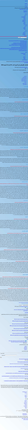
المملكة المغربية (24, 77)
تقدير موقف (24, 20)
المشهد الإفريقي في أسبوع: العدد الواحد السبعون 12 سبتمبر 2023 (19, 325)
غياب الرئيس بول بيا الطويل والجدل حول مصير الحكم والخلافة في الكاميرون (18, 49)
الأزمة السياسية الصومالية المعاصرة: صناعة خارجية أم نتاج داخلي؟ (19, 47)
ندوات (24, 29)
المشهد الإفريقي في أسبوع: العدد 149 (23, 361)
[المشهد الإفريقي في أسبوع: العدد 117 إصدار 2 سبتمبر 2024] (21, 328)
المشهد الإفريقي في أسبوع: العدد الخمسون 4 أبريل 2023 (20, 321)
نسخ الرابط (20, 305)
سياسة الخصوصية (24, 413)
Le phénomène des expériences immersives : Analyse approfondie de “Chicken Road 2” (16, 380)
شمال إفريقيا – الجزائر (24, 78)
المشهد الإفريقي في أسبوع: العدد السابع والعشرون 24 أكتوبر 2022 (19, 341)
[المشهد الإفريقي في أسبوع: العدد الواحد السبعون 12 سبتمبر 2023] (20, 323)
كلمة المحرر (25, 76)
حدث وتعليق (23, 21)
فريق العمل (24, 33)
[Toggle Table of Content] (27, 74)
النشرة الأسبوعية (22, 61)
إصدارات (26, 14)
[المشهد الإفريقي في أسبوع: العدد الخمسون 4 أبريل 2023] (21, 319)
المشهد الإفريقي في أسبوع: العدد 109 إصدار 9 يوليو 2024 (23, 302)
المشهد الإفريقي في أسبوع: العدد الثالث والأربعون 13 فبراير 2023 (19, 335)
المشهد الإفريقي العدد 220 (23, 46)
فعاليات (26, 25)
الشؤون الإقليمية (24, 83)
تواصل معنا (24, 34)
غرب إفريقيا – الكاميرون (23, 79)
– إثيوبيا (25, 82)
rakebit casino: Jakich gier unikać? (23, 371)
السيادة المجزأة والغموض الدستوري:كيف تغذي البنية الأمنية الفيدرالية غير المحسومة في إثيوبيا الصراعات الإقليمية (13, 48)
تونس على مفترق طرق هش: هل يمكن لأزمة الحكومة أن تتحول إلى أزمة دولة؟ (18, 40)
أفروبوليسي (22, 67)
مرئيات (26, 30)
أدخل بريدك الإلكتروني (25, 410)
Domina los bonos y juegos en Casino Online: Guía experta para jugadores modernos (16, 366)
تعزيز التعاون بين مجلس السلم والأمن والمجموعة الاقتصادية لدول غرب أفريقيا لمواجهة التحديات (15, 376)
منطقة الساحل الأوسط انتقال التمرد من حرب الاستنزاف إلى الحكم (19, 44)
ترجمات (24, 19)
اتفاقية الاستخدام (25, 414)
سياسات (24, 23)
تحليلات (24, 18)
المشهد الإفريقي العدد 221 (23, 41)
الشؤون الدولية (24, 84)
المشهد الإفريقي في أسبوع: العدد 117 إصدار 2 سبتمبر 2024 (20, 330)
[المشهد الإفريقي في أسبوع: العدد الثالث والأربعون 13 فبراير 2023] (20, 333)
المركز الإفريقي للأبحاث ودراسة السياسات (24, 303)
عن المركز (25, 31)
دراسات (24, 22)
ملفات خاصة (25, 24)
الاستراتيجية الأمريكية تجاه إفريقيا (23, 50)
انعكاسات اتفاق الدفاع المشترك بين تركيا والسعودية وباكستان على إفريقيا (18, 45)
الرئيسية (26, 13)
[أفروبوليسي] (26, 3)
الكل (24, 15)
